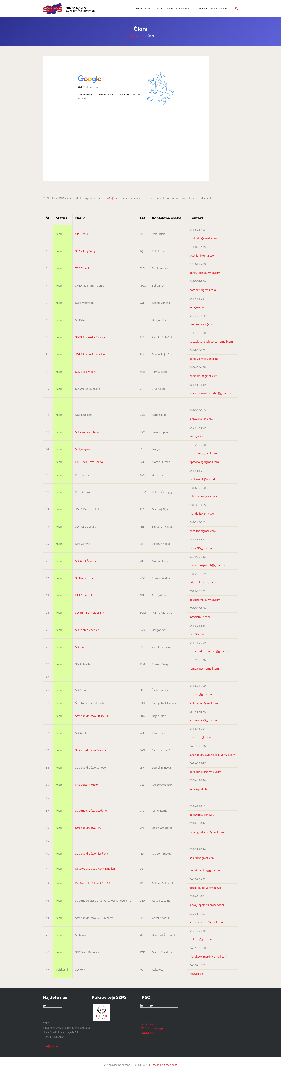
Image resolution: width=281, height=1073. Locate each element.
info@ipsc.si (114, 198)
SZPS (147, 8)
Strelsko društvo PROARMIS (92, 716)
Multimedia (217, 8)
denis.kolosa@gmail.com (205, 272)
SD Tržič (80, 647)
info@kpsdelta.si (199, 789)
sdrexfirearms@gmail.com (206, 922)
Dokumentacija (184, 8)
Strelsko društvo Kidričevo (91, 853)
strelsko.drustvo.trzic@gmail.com (210, 651)
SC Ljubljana (82, 449)
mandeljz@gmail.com (202, 513)
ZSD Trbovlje (83, 268)
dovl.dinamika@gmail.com (205, 870)
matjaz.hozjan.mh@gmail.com (208, 565)
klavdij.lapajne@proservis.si (206, 905)
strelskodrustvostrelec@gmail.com (211, 393)
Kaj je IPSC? (147, 1023)
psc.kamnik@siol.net (202, 479)
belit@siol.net (198, 634)
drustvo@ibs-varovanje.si (205, 888)
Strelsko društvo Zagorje (90, 750)
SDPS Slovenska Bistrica (90, 337)
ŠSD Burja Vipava (85, 372)
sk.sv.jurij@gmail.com (202, 255)
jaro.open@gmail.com (203, 453)
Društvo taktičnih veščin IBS (92, 883)
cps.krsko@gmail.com (203, 238)
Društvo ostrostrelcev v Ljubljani (95, 868)
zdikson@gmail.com (201, 939)
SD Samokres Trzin (87, 432)
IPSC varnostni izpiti (152, 1028)
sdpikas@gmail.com (201, 694)
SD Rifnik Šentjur (85, 561)
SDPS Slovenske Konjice (90, 354)
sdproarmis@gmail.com (204, 720)
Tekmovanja (163, 8)
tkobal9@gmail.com (201, 548)
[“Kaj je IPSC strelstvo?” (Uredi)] (164, 1010)
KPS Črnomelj (83, 595)
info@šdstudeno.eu (201, 815)
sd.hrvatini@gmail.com (203, 703)
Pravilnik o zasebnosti (164, 1065)
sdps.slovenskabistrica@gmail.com (211, 341)
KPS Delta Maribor (86, 784)
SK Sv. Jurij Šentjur (86, 251)
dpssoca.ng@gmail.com (204, 462)
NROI (202, 8)
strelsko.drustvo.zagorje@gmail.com (212, 754)
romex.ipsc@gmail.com (204, 668)
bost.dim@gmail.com (202, 290)
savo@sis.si (196, 436)
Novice (138, 8)
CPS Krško (81, 234)
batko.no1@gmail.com (203, 376)
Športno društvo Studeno (91, 810)
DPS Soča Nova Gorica (89, 462)
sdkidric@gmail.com (202, 858)
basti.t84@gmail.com (202, 531)
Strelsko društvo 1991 (89, 828)
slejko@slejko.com (201, 419)
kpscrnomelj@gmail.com (205, 600)
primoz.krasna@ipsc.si (203, 582)
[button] (236, 9)
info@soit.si (196, 307)
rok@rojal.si (196, 974)
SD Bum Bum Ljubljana (89, 612)
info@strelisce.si (199, 617)
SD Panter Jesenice (87, 630)
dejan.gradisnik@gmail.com (206, 832)
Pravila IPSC (147, 1033)
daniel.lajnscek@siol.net (204, 358)
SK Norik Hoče (84, 578)
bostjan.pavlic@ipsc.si (202, 324)
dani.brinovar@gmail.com (205, 772)
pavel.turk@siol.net (201, 737)
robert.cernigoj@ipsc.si (203, 496)
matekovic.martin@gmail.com (208, 956)
